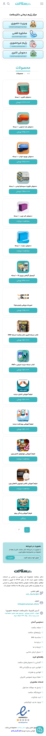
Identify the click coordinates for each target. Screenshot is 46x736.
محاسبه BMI (36, 637)
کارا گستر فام (16, 731)
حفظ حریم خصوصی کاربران (30, 677)
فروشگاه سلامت (34, 692)
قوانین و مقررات (34, 672)
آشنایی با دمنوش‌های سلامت (29, 662)
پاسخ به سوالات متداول (31, 687)
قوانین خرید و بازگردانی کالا (30, 667)
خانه (28, 73)
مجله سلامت (36, 627)
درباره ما (37, 642)
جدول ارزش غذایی (33, 652)
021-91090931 (32, 594)
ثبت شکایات (36, 697)
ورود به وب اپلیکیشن (32, 702)
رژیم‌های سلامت (34, 632)
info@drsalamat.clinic (28, 604)
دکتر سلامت (21, 727)
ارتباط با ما (37, 647)
